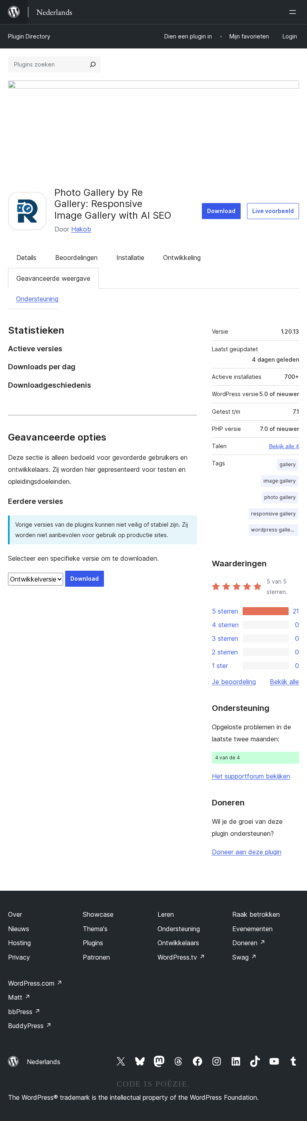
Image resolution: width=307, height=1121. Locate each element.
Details (26, 258)
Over (15, 914)
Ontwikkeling (182, 258)
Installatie (130, 258)
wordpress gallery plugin (274, 530)
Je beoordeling (234, 682)
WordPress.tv (181, 957)
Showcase (98, 914)
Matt (19, 997)
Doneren (248, 943)
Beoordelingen (76, 258)
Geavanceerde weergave (53, 278)
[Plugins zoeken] (93, 64)
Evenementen (252, 929)
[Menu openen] (294, 12)
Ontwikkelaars (178, 943)
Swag (244, 957)
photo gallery (280, 497)
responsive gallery (273, 514)
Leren (165, 914)
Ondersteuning (37, 299)
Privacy (19, 957)
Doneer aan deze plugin (246, 852)
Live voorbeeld (273, 210)
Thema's (95, 929)
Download (221, 210)
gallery (287, 464)
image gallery (279, 481)
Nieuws (18, 929)
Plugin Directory (29, 36)
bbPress (24, 1012)
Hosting (19, 943)
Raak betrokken (256, 914)
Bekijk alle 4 (284, 446)
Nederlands (43, 1062)
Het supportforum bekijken (251, 776)
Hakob (81, 229)
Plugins (93, 943)
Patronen (96, 957)
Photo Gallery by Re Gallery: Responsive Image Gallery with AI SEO (112, 204)
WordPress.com (35, 983)
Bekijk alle (284, 682)
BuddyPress (30, 1026)
